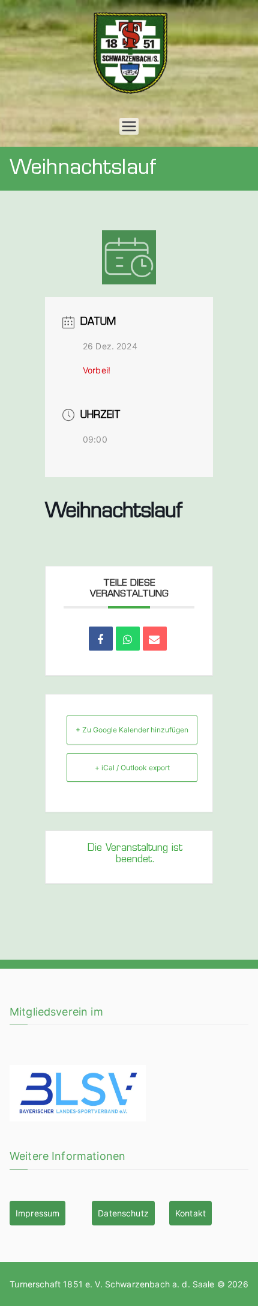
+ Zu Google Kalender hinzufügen (132, 729)
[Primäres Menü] (129, 126)
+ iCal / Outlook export (132, 767)
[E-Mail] (155, 639)
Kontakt (190, 1213)
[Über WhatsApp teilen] (128, 639)
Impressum (37, 1213)
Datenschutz (123, 1213)
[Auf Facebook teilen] (101, 639)
